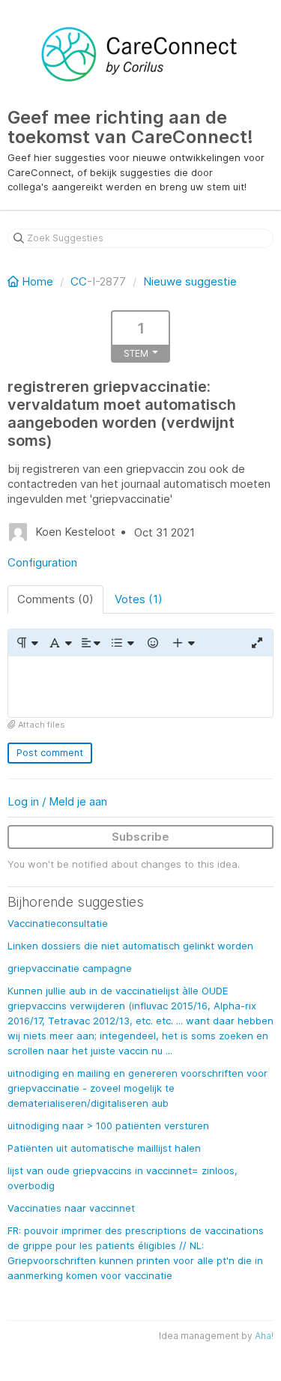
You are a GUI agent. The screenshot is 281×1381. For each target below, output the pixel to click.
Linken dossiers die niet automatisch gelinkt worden (130, 946)
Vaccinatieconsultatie (57, 923)
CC (78, 281)
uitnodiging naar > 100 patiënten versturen (108, 1125)
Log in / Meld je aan (57, 801)
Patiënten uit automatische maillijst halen (104, 1148)
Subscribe (140, 836)
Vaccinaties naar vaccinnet (71, 1208)
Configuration (42, 562)
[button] (26, 642)
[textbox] (140, 686)
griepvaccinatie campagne (69, 968)
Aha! (264, 1335)
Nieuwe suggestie (190, 281)
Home (37, 281)
